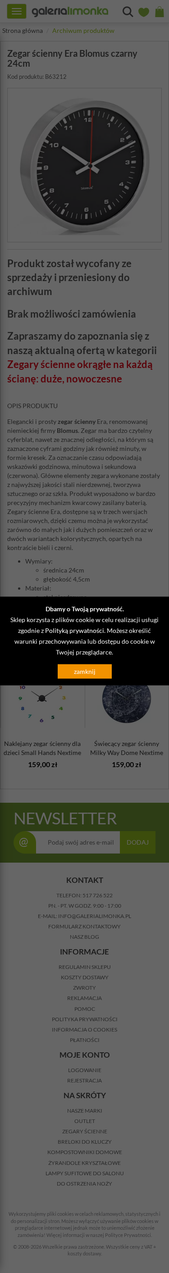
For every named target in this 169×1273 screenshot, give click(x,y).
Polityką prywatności (74, 630)
